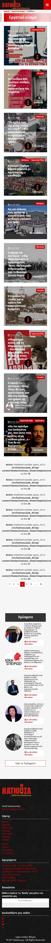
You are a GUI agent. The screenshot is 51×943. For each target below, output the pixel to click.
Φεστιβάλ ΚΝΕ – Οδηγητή (14, 880)
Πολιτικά (6, 824)
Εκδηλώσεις (7, 850)
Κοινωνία (6, 830)
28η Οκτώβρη (8, 877)
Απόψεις (6, 836)
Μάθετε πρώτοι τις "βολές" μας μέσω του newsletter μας (22, 894)
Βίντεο (5, 844)
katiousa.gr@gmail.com (13, 809)
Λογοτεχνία (7, 833)
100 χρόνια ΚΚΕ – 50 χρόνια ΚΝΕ (17, 865)
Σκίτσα (5, 847)
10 (41, 584)
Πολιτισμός (7, 827)
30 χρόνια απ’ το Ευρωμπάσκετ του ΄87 (20, 871)
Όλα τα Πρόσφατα (25, 763)
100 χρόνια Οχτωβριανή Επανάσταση (19, 868)
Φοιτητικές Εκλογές (11, 874)
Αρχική (5, 821)
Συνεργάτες (7, 853)
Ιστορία (5, 840)
